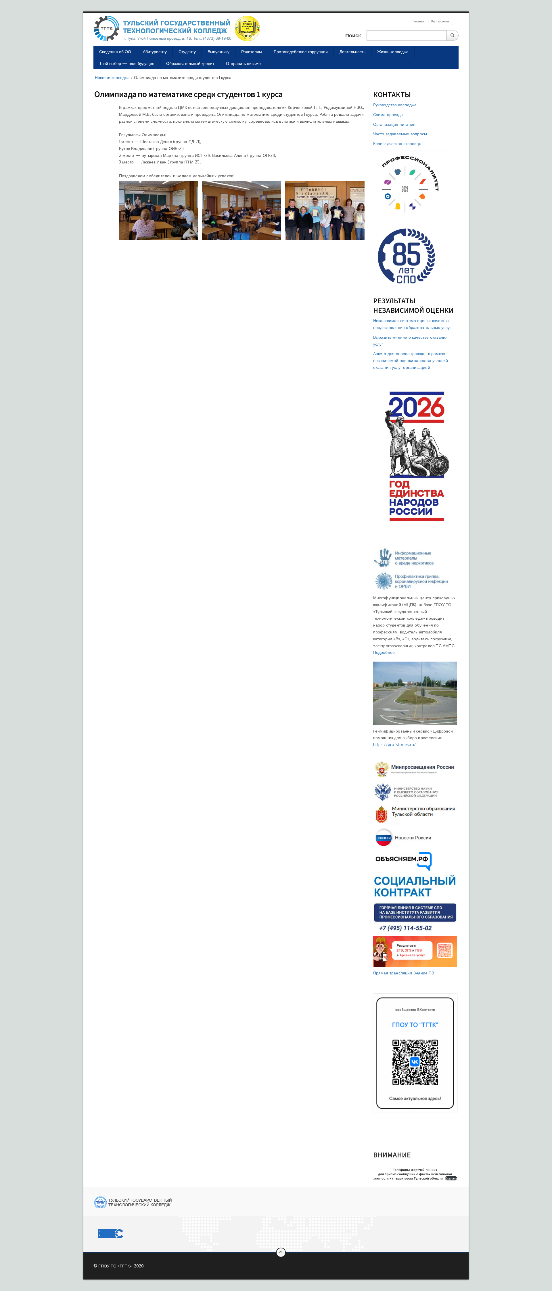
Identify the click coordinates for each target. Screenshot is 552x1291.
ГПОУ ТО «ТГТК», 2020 (121, 1265)
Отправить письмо (243, 63)
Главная (418, 21)
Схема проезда (388, 114)
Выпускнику (218, 51)
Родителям (251, 51)
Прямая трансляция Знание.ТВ (403, 972)
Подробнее (384, 652)
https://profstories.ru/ (394, 744)
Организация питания (394, 124)
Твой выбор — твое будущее (126, 63)
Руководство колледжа (395, 104)
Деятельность (352, 51)
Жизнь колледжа (393, 51)
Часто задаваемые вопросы (400, 133)
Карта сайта (440, 21)
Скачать (451, 1178)
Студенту (187, 51)
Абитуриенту (155, 51)
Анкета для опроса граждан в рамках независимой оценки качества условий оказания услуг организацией (410, 360)
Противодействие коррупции (301, 51)
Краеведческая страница (397, 143)
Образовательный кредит (190, 63)
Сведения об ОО (115, 51)
